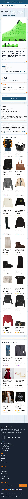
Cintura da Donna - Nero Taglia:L (19, 328)
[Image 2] (8, 45)
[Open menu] (2, 5)
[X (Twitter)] (15, 437)
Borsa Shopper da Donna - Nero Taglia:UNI (20, 152)
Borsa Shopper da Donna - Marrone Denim (20, 172)
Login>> (6, 365)
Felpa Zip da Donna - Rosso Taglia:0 (6, 328)
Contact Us (3, 458)
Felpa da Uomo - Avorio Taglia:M (7, 211)
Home (2, 9)
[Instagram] (5, 437)
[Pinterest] (19, 437)
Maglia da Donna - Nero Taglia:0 (7, 309)
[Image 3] (12, 45)
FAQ (2, 460)
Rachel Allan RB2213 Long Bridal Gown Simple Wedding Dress (7, 404)
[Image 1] (4, 45)
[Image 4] (16, 45)
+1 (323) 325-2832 (5, 446)
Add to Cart (14, 98)
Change (23, 87)
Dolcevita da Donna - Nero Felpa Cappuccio (7, 172)
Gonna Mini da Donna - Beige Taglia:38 (7, 289)
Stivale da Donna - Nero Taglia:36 (7, 230)
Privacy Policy (4, 471)
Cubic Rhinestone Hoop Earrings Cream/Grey (19, 381)
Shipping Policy (4, 476)
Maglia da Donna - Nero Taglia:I (19, 309)
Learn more (22, 71)
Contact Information (5, 478)
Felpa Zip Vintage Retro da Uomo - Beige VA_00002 (20, 191)
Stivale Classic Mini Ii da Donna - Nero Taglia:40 (7, 269)
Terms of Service (4, 473)
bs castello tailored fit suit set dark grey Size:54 (20, 358)
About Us (3, 455)
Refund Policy (4, 469)
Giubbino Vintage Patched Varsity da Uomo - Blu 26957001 (7, 152)
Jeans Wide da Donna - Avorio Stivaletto (7, 250)
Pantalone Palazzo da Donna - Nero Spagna (19, 269)
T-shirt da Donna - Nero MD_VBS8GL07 (19, 289)
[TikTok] (12, 437)
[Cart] (25, 5)
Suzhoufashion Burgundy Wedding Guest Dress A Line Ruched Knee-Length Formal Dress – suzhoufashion (7, 381)
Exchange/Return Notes (6, 124)
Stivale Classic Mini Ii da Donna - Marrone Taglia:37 (20, 250)
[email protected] (6, 129)
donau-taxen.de (10, 5)
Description (3, 106)
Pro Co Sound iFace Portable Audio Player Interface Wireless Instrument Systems (19, 404)
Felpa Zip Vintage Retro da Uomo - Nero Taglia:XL (20, 211)
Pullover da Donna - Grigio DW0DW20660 (7, 191)
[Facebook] (2, 437)
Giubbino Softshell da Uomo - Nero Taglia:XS (19, 230)
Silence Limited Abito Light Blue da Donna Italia (7, 358)
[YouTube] (9, 437)
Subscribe (22, 485)
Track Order (3, 463)
